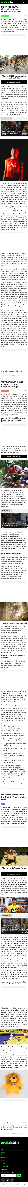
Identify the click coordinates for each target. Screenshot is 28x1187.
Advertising (14, 34)
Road (3, 803)
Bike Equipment (5, 15)
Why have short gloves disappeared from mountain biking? (10, 133)
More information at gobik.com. (11, 371)
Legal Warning (4, 1163)
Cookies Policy (4, 1165)
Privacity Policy (4, 1166)
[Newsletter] (25, 2)
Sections (3, 1152)
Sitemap (3, 1153)
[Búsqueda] (23, 2)
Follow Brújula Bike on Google (14, 82)
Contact (3, 1156)
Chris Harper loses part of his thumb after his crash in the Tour (10, 525)
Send (19, 1175)
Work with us (4, 1157)
